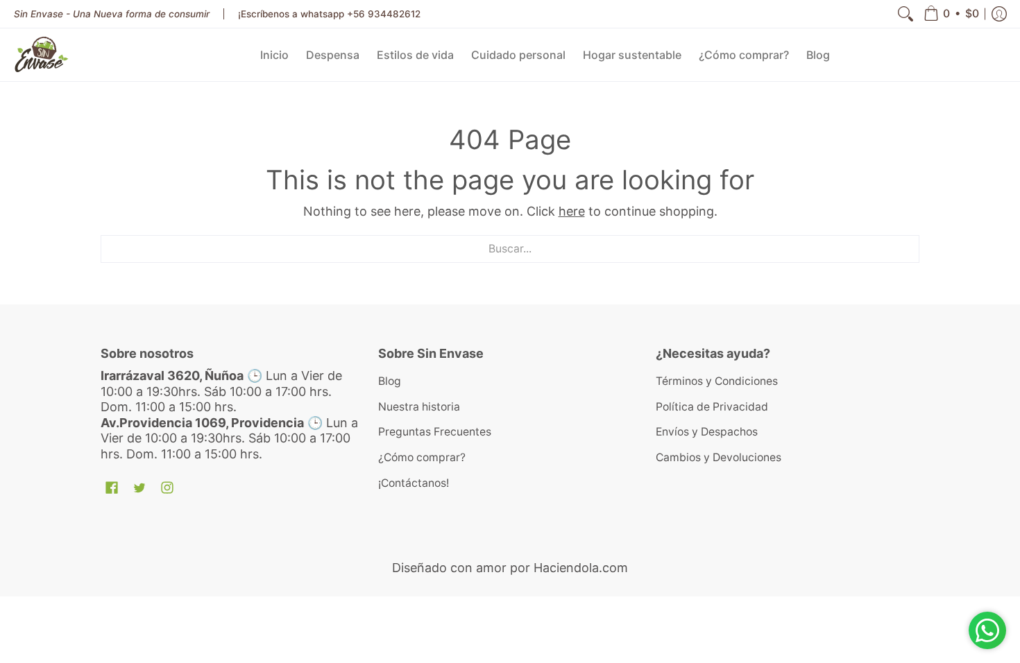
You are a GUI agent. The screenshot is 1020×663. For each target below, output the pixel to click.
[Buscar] (905, 14)
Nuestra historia (419, 406)
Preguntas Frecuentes (434, 431)
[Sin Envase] (41, 54)
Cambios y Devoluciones (718, 457)
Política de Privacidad (712, 406)
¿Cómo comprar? (422, 457)
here (572, 211)
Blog (389, 381)
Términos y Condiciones (717, 381)
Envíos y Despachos (707, 431)
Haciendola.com (581, 567)
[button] (951, 14)
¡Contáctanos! (413, 483)
